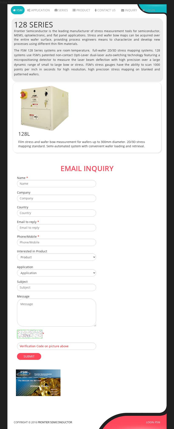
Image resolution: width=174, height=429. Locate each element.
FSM (19, 10)
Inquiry (130, 10)
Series (63, 10)
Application (40, 10)
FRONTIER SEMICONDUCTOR (55, 422)
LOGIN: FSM (153, 422)
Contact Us (106, 10)
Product (83, 10)
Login (150, 10)
